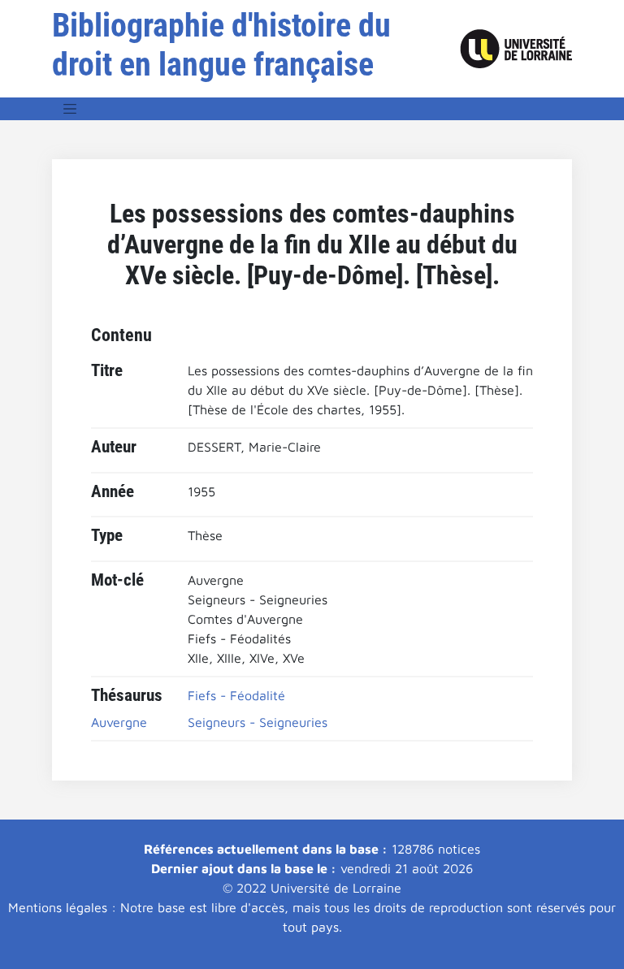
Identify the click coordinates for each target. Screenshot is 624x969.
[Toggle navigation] (70, 108)
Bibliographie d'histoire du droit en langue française (221, 45)
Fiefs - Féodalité (236, 695)
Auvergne (119, 722)
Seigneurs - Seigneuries (257, 722)
